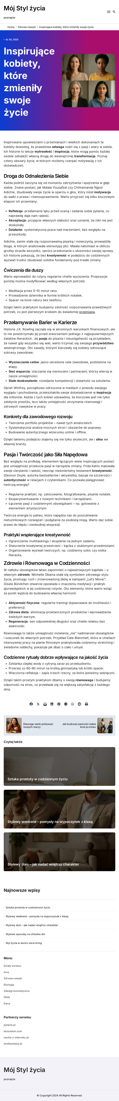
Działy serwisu (12, 965)
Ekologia (9, 984)
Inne (6, 972)
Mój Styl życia (24, 8)
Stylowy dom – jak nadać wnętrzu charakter (43, 864)
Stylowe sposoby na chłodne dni (25, 934)
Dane (7, 1003)
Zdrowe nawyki (13, 978)
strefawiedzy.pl (13, 1043)
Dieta (7, 997)
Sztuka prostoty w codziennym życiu (38, 779)
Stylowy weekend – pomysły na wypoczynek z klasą (50, 822)
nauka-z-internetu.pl (16, 1037)
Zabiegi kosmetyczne (16, 990)
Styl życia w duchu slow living (24, 943)
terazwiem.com (13, 1031)
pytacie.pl (9, 1024)
